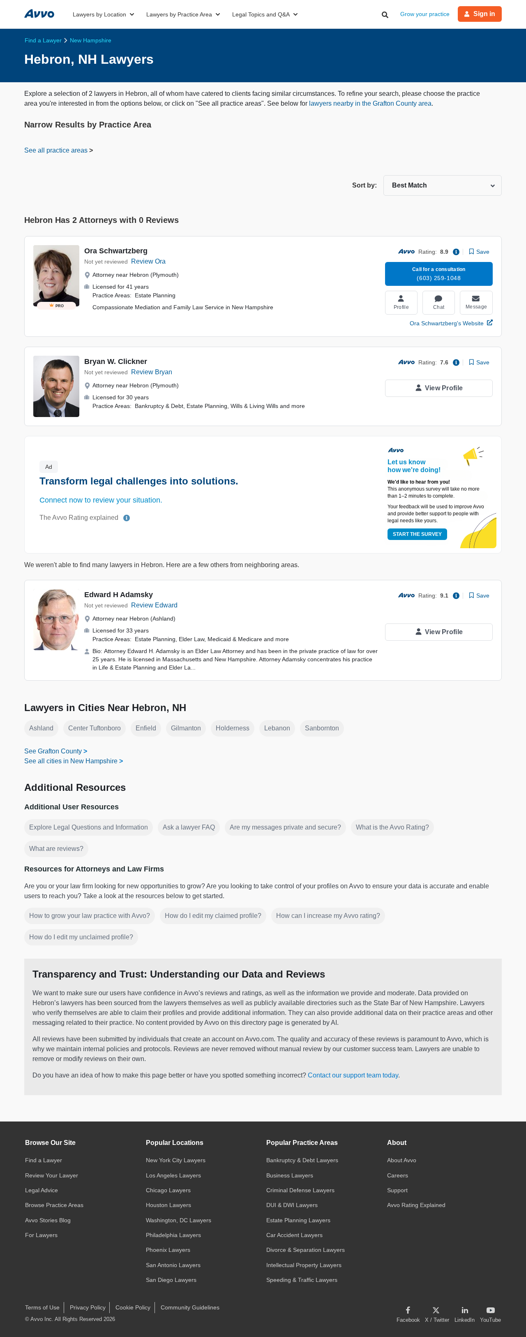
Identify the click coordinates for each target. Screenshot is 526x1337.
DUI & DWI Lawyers (292, 1205)
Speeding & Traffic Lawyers (301, 1280)
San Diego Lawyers (171, 1280)
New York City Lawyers (175, 1160)
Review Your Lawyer (51, 1175)
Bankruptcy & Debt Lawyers (302, 1160)
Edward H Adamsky (118, 595)
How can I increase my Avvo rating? (328, 915)
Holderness (232, 728)
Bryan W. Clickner (115, 361)
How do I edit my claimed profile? (213, 915)
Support (397, 1190)
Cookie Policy (132, 1307)
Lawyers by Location (99, 14)
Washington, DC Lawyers (178, 1220)
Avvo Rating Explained (416, 1205)
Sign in (484, 13)
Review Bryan (151, 371)
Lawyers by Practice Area (179, 14)
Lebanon (277, 728)
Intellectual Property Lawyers (303, 1265)
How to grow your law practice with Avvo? (89, 915)
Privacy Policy (88, 1307)
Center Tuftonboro (94, 728)
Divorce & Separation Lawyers (305, 1250)
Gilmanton (186, 728)
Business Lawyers (289, 1175)
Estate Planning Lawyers (298, 1220)
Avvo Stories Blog (48, 1220)
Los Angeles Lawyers (173, 1175)
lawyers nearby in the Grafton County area (370, 103)
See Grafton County (53, 751)
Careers (397, 1175)
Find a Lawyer (43, 1160)
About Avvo (401, 1160)
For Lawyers (41, 1235)
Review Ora (148, 261)
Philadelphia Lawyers (173, 1235)
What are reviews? (56, 848)
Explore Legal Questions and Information (88, 827)
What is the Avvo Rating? (392, 827)
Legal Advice (41, 1190)
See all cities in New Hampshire (71, 761)
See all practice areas (56, 150)
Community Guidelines (190, 1307)
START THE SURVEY (417, 534)
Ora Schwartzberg (116, 251)
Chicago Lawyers (168, 1190)
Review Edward (154, 605)
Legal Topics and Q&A (261, 14)
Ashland (41, 728)
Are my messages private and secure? (285, 827)
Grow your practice (425, 14)
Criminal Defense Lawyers (300, 1190)
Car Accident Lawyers (294, 1235)
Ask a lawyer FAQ (189, 827)
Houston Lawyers (168, 1205)
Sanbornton (322, 728)
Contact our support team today (353, 1075)
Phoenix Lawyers (168, 1250)
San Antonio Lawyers (173, 1265)
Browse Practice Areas (54, 1205)
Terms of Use (42, 1307)
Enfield (146, 728)
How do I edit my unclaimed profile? (81, 937)
